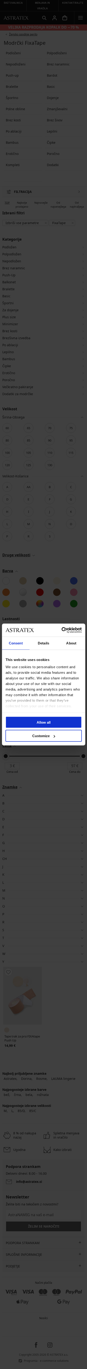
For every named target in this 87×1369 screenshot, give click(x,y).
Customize (41, 736)
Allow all (44, 722)
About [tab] (71, 643)
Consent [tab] (16, 643)
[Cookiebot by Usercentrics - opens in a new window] (62, 630)
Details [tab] (43, 643)
